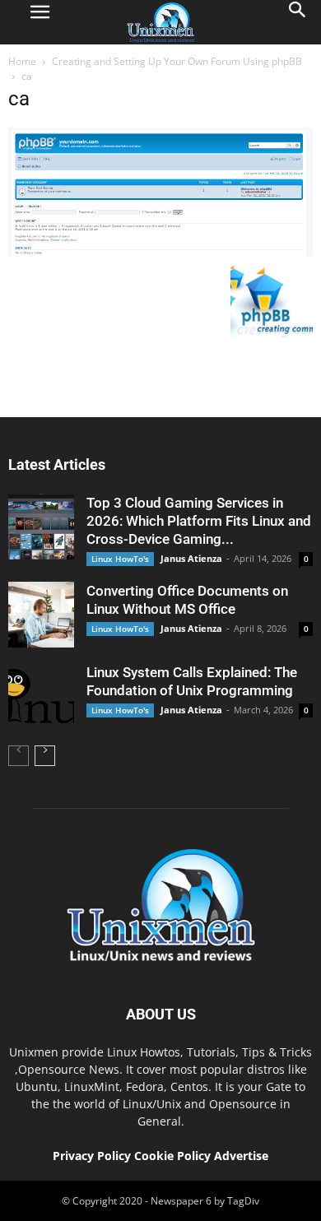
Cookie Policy (174, 1155)
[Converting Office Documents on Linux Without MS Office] (41, 615)
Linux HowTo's (120, 558)
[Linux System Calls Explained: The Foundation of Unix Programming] (41, 696)
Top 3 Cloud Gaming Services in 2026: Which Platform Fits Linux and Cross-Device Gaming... (198, 520)
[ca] (160, 252)
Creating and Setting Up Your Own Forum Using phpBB (177, 61)
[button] (298, 22)
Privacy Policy (92, 1155)
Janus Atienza (191, 558)
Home (22, 61)
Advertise (241, 1155)
